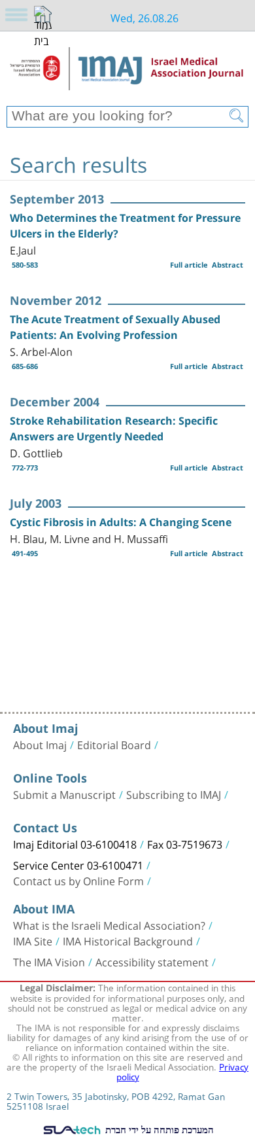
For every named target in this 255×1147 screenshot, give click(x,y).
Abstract (227, 265)
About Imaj (40, 744)
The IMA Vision (49, 961)
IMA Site (32, 940)
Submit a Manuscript (64, 794)
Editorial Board (114, 744)
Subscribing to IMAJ (173, 794)
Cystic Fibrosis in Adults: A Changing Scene (120, 522)
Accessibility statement (152, 961)
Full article (189, 265)
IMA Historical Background (128, 940)
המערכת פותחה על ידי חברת (158, 1129)
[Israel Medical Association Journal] (127, 73)
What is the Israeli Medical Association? (109, 924)
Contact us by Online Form (78, 880)
